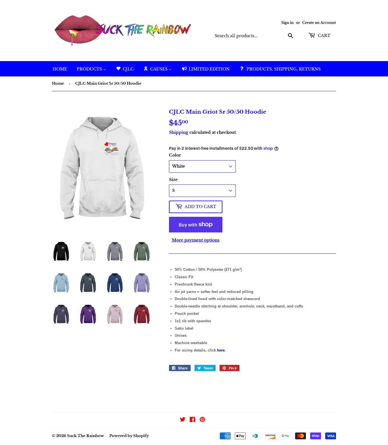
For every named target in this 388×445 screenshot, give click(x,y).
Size (173, 179)
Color (175, 155)
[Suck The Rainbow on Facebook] (192, 420)
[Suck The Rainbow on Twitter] (182, 420)
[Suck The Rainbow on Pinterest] (202, 420)
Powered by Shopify (129, 435)
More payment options (196, 240)
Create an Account (319, 22)
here (221, 350)
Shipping (178, 132)
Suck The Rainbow (85, 435)
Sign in (287, 22)
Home (58, 83)
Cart (323, 35)
